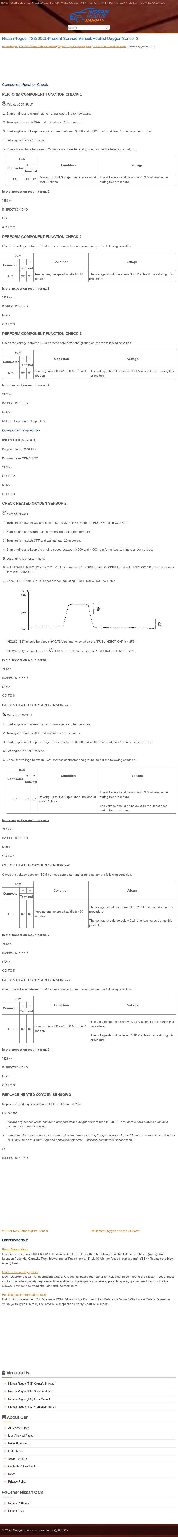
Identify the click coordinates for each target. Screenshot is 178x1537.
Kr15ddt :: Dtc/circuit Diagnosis (109, 46)
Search (133, 3)
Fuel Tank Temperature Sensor (25, 1231)
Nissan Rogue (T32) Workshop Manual (32, 1406)
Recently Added (18, 1443)
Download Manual (153, 3)
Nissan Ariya (16, 1510)
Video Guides (69, 3)
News (11, 1474)
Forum (54, 3)
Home (4, 3)
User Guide (17, 3)
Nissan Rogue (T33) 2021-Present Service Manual (29, 46)
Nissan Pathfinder (19, 1503)
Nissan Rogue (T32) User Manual (29, 1399)
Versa (93, 3)
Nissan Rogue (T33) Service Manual (31, 1391)
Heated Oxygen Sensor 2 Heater (115, 1231)
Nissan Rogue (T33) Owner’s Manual (31, 1383)
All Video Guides (18, 1428)
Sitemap (121, 3)
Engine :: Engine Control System (74, 46)
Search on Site (17, 1458)
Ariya (84, 3)
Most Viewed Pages (20, 1435)
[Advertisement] (89, 65)
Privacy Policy (17, 1481)
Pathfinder (106, 3)
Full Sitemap (16, 1451)
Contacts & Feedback (22, 1466)
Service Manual (37, 3)
